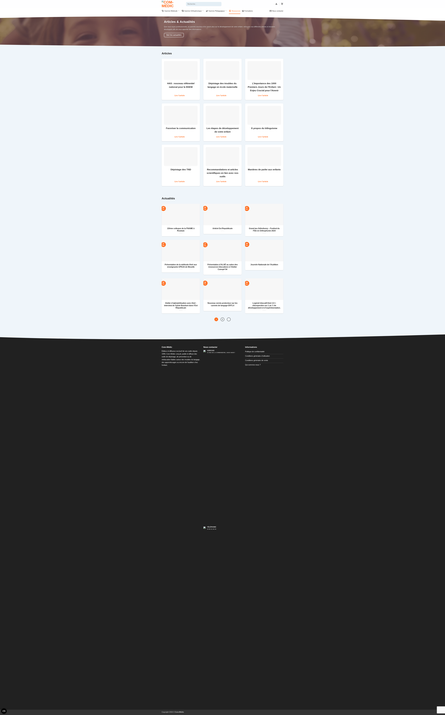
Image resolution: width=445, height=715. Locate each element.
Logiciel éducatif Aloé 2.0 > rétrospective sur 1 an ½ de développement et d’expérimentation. (264, 305)
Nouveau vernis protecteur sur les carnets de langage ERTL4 (222, 304)
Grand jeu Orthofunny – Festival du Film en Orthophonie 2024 (264, 229)
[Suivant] (229, 319)
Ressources (234, 11)
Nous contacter (276, 11)
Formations (247, 11)
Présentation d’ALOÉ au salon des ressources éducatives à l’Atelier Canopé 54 (222, 267)
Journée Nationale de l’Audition (264, 265)
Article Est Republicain (223, 228)
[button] (276, 4)
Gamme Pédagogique (215, 11)
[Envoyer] (219, 4)
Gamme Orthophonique (192, 11)
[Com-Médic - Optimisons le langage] (172, 4)
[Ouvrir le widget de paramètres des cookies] (4, 711)
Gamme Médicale (169, 11)
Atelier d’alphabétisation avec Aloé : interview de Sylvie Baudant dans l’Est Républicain (181, 305)
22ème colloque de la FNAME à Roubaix (180, 229)
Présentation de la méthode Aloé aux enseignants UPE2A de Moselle (181, 266)
